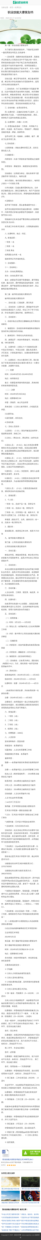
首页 (11, 7)
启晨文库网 (17, 1235)
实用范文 (18, 7)
